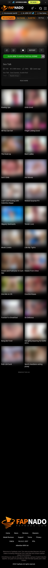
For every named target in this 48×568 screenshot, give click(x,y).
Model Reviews (8, 537)
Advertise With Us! (22, 545)
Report (32, 50)
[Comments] (41, 50)
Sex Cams (41, 13)
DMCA (11, 541)
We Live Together (8, 18)
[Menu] (45, 8)
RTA (33, 541)
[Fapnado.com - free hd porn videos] (12, 8)
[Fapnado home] (24, 528)
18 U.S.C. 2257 (23, 541)
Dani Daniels (21, 18)
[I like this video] (7, 50)
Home (8, 533)
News (16, 533)
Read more (24, 81)
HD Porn (41, 18)
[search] (40, 8)
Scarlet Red (31, 18)
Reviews (25, 533)
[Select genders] (33, 8)
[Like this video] (23, 50)
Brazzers (35, 533)
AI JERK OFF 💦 (27, 13)
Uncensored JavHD (9, 13)
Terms (30, 537)
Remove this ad (24, 372)
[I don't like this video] (13, 50)
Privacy (38, 537)
